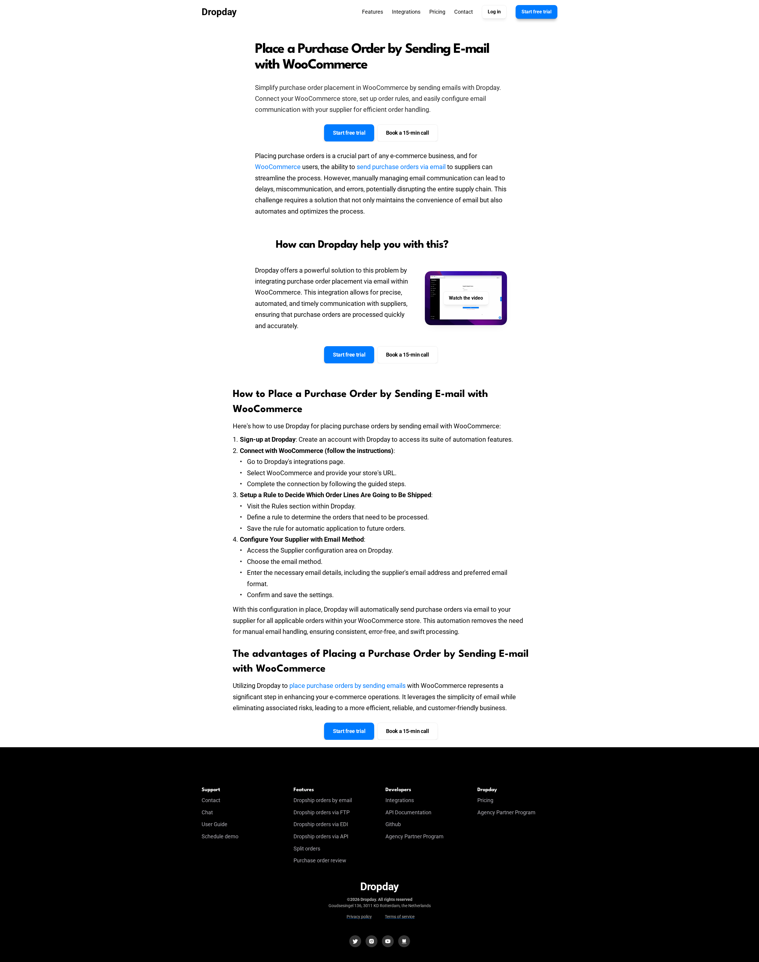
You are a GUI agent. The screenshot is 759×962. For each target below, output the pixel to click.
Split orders (307, 848)
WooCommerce (278, 167)
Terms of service (399, 916)
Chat (207, 812)
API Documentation (408, 812)
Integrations (406, 12)
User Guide (214, 824)
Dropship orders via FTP (322, 812)
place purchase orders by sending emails (347, 685)
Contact (463, 12)
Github (393, 824)
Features (372, 12)
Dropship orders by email (323, 800)
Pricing (437, 12)
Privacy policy (359, 916)
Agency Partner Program (414, 836)
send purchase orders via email (401, 167)
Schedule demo (220, 836)
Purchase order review (320, 860)
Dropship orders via (317, 824)
